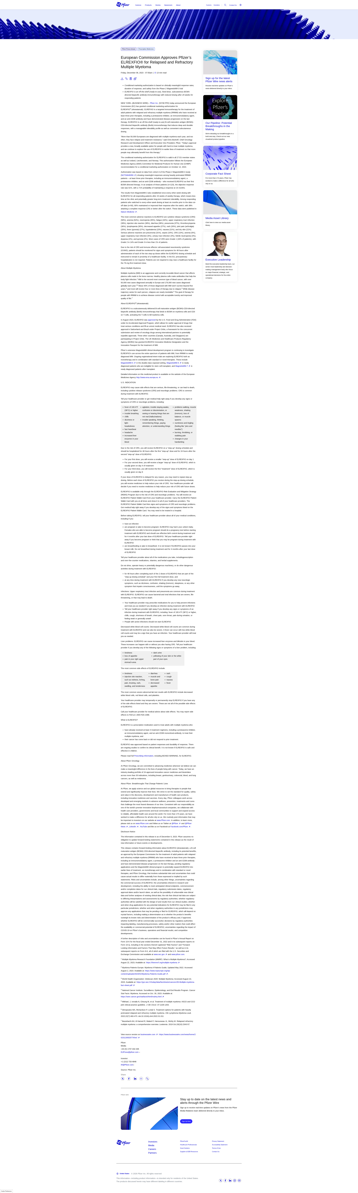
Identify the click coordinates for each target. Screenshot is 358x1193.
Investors (217, 5)
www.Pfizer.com (163, 820)
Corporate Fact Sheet (218, 173)
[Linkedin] (135, 1079)
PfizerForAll (184, 1141)
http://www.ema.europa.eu (147, 377)
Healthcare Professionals (188, 1145)
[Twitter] (123, 1079)
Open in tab (135, 78)
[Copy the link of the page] (147, 1079)
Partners (152, 1153)
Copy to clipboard (130, 78)
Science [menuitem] (138, 5)
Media (151, 1145)
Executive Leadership (218, 259)
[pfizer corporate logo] (122, 4)
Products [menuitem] (148, 5)
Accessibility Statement (219, 1145)
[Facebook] (129, 1079)
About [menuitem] (178, 5)
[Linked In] (230, 1180)
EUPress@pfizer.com (130, 1052)
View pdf (122, 78)
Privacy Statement (218, 1141)
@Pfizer (175, 823)
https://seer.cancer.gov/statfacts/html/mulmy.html (141, 997)
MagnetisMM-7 (181, 366)
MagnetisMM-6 (173, 363)
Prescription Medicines (146, 49)
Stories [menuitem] (158, 5)
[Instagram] (235, 1180)
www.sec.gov (159, 954)
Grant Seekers (185, 1148)
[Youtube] (239, 1180)
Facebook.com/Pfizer (179, 827)
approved (152, 320)
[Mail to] (141, 1079)
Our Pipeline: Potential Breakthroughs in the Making (218, 126)
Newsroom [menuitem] (168, 5)
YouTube (143, 827)
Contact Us (233, 5)
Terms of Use (216, 1148)
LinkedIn (132, 827)
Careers (208, 5)
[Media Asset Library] (220, 202)
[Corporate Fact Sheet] (220, 158)
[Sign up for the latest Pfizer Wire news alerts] (220, 62)
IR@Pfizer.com (127, 1065)
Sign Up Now (187, 1121)
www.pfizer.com (177, 954)
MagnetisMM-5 (127, 363)
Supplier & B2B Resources (189, 1151)
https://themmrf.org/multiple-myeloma (161, 963)
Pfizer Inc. (154, 103)
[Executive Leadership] (220, 244)
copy (126, 78)
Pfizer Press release (128, 49)
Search (225, 5)
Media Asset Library (217, 218)
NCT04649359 (127, 175)
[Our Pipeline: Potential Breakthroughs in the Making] (220, 107)
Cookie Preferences (6, 1191)
